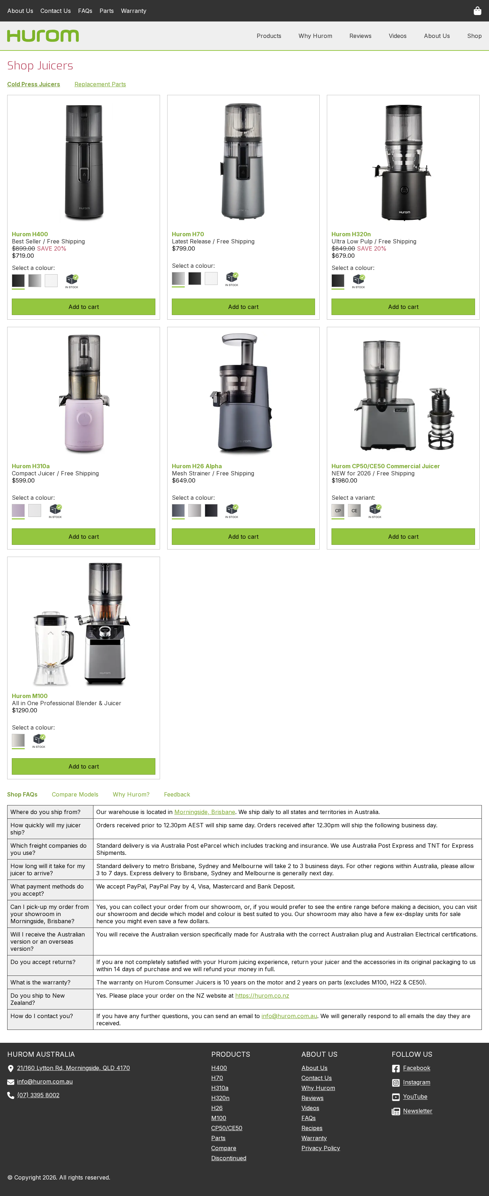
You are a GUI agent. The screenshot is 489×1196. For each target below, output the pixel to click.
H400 (219, 1067)
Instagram (416, 1082)
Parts (107, 10)
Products (269, 35)
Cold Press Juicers (33, 84)
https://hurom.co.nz (262, 995)
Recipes (312, 1128)
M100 (218, 1118)
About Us (20, 10)
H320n (220, 1097)
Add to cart (83, 306)
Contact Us (55, 10)
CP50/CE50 (226, 1128)
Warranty (133, 10)
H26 (217, 1108)
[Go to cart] (477, 10)
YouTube (415, 1096)
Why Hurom (315, 35)
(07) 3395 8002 (38, 1095)
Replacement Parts (100, 84)
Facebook (416, 1068)
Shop (474, 35)
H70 (217, 1077)
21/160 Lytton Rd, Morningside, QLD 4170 (73, 1067)
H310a (219, 1087)
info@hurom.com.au (289, 1016)
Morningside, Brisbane (204, 811)
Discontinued (228, 1158)
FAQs (85, 10)
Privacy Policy (320, 1148)
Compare (223, 1148)
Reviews (360, 35)
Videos (398, 35)
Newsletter (417, 1111)
